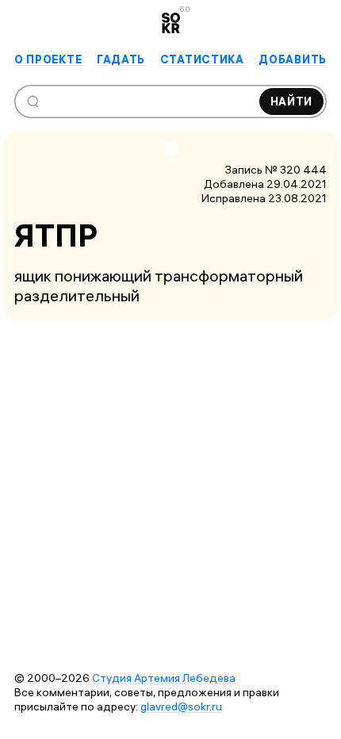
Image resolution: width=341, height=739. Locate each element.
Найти (291, 101)
